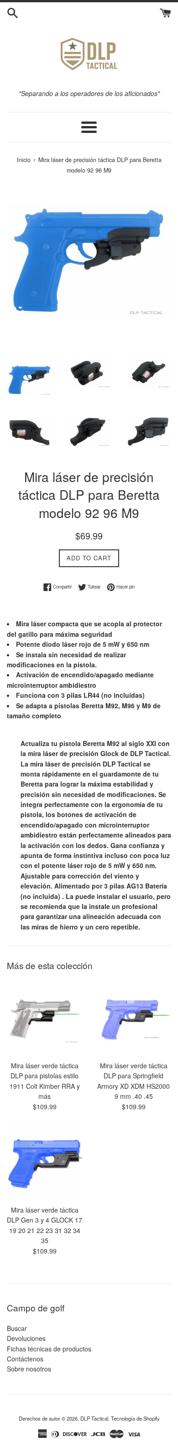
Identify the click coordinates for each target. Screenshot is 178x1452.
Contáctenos (25, 1358)
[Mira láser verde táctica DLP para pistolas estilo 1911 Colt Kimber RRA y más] (44, 1018)
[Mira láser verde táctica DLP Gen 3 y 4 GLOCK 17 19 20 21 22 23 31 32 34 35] (44, 1162)
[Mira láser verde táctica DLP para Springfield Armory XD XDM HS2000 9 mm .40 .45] (133, 1018)
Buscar (17, 1328)
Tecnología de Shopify (135, 1418)
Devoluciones (26, 1338)
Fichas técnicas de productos (49, 1348)
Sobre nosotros (29, 1368)
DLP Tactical (94, 1418)
